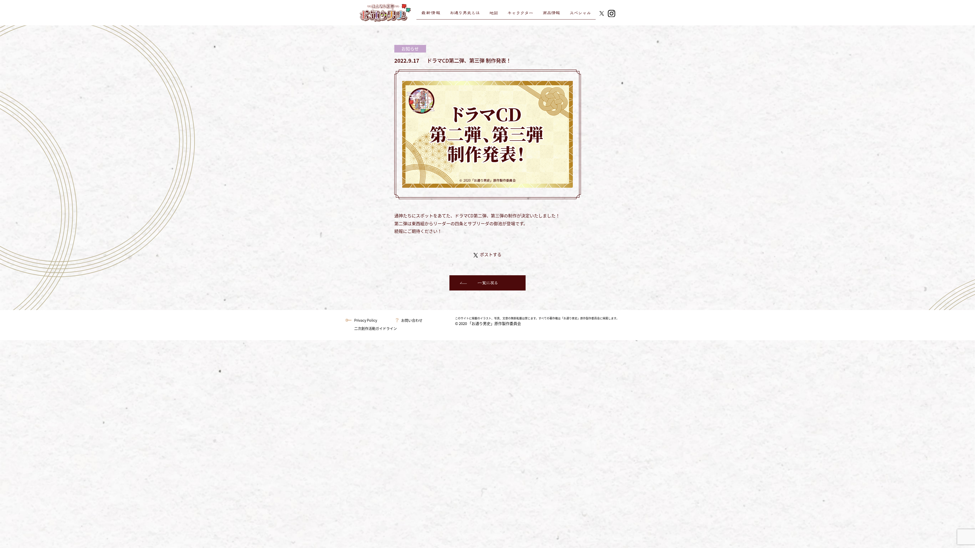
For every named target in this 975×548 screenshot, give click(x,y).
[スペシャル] (580, 13)
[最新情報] (430, 13)
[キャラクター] (520, 13)
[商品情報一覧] (551, 13)
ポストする (490, 254)
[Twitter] (602, 12)
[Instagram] (611, 12)
